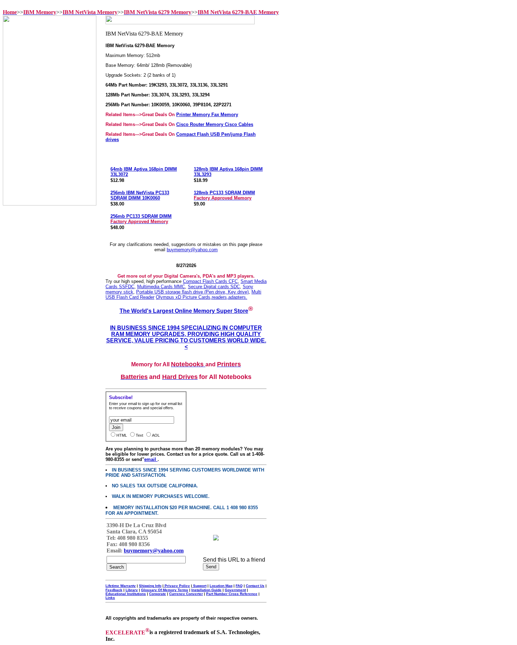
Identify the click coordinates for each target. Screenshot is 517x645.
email (151, 459)
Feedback (114, 590)
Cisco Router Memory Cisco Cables (214, 124)
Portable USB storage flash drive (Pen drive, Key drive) (192, 292)
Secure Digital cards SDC (214, 286)
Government (235, 590)
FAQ (239, 586)
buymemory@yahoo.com (192, 249)
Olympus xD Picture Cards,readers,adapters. (201, 297)
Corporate (157, 594)
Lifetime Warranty (121, 586)
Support (199, 586)
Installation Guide (206, 590)
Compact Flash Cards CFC (210, 281)
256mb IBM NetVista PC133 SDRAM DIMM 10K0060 (139, 195)
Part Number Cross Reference (231, 594)
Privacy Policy (177, 586)
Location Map (221, 586)
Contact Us (255, 586)
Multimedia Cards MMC (161, 286)
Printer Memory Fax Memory (207, 114)
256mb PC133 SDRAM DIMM (141, 219)
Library (132, 590)
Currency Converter (186, 594)
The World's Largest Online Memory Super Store (184, 311)
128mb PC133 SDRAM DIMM (224, 195)
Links (110, 598)
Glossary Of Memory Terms (164, 590)
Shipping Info (150, 586)
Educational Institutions (126, 594)
